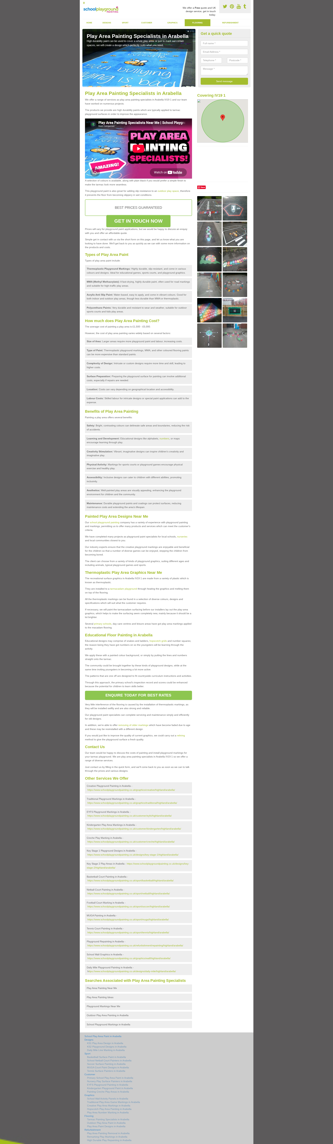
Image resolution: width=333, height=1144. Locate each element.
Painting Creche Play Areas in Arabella (108, 1091)
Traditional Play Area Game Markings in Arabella (113, 1102)
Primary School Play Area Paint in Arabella (110, 1077)
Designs (107, 23)
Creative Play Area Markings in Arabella (108, 1105)
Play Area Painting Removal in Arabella (108, 1133)
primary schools (102, 623)
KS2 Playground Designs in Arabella (106, 1046)
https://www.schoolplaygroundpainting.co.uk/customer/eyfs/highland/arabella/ (129, 815)
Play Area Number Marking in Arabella (108, 1112)
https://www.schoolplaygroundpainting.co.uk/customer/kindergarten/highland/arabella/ (134, 828)
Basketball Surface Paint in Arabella (106, 1057)
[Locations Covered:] (84, 3)
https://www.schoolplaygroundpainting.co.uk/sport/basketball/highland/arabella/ (130, 880)
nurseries (182, 536)
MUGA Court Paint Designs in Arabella (108, 1067)
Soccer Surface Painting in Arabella (106, 1064)
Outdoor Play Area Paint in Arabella (106, 1122)
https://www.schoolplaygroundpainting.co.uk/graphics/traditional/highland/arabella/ (132, 802)
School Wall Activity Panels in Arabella (107, 1098)
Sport (125, 23)
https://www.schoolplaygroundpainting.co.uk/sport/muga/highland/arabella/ (128, 919)
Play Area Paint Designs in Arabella (106, 1126)
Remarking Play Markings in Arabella (107, 1136)
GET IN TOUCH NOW (138, 221)
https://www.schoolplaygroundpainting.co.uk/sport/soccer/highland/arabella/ (128, 906)
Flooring (197, 23)
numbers (164, 438)
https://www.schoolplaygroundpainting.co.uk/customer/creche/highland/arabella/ (131, 841)
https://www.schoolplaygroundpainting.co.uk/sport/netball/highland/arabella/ (128, 893)
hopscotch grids (158, 640)
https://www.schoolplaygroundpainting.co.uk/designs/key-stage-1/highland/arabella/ (132, 854)
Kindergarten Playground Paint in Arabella (110, 1088)
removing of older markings (133, 725)
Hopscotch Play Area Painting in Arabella (109, 1109)
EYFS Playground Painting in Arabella (107, 1084)
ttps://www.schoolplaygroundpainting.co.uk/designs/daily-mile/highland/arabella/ (132, 971)
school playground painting (104, 522)
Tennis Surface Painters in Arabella (106, 1071)
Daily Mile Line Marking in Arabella (106, 1050)
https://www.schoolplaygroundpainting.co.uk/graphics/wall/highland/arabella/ (128, 958)
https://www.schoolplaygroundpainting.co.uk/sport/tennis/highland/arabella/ (128, 932)
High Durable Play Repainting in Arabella (109, 1140)
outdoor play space (168, 191)
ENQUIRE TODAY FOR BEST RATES (138, 695)
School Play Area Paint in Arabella (102, 1036)
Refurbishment (230, 23)
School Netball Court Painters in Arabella (109, 1060)
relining (181, 735)
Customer (146, 23)
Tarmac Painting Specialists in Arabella (108, 1119)
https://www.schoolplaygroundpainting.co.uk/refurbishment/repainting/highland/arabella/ (135, 945)
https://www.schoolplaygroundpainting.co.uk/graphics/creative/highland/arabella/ (131, 789)
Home (89, 23)
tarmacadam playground (123, 588)
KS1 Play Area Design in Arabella (105, 1043)
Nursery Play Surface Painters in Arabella (109, 1081)
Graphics (172, 23)
